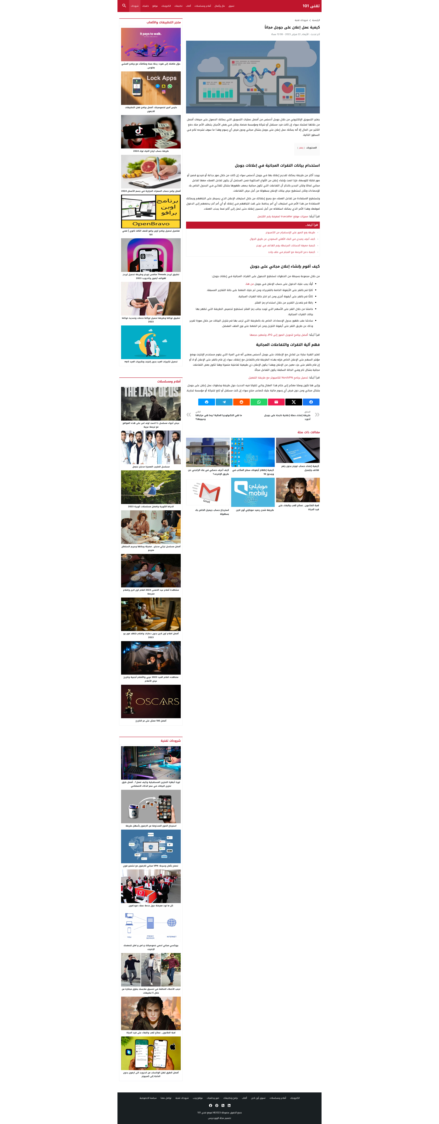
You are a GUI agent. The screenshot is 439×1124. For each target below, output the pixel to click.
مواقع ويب (198, 1098)
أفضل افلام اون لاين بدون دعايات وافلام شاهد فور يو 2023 (151, 635)
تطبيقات (178, 6)
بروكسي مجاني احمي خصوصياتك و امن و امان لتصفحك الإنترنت (150, 947)
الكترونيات (166, 6)
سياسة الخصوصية (148, 1098)
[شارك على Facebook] (311, 402)
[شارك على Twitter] (293, 402)
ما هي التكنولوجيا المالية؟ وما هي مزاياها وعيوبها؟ (218, 415)
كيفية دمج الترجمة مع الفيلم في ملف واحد (291, 252)
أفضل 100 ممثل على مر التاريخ (150, 721)
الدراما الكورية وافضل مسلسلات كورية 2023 (151, 506)
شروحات (135, 6)
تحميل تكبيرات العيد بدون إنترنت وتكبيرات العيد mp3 (150, 362)
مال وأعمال (220, 6)
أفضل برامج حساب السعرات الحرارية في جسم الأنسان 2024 (151, 191)
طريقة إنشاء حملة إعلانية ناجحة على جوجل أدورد (287, 415)
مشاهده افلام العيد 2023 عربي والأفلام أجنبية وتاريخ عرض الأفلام (150, 679)
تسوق (231, 6)
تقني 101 (311, 6)
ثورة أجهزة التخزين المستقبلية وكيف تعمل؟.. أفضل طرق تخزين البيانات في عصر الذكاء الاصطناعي (151, 784)
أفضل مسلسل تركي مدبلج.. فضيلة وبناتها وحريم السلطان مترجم (151, 548)
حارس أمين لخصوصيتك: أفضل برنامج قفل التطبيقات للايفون (151, 109)
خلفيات (145, 6)
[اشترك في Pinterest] (216, 1105)
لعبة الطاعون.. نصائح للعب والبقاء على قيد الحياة (298, 507)
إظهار (301, 148)
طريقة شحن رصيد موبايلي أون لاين (255, 510)
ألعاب (188, 6)
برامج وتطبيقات (230, 1098)
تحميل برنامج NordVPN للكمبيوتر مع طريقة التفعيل (278, 377)
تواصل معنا (166, 1098)
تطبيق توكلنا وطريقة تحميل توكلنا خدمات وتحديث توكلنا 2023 (151, 320)
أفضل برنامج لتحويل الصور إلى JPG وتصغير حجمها (279, 334)
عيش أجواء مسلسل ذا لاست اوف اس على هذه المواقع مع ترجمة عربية (151, 425)
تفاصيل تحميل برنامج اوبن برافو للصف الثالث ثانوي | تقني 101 (151, 233)
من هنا (250, 284)
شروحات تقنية (301, 20)
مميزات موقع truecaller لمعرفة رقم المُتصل (282, 216)
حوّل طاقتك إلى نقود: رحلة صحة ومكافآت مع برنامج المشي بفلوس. (150, 66)
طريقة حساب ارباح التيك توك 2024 (151, 151)
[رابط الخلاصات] (222, 1105)
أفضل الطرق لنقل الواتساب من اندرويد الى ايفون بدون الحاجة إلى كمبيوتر (151, 1074)
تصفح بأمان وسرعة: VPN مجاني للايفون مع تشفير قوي (151, 866)
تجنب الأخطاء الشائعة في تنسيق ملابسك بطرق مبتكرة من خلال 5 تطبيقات (151, 991)
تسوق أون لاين (258, 1098)
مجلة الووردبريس (216, 1118)
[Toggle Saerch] (124, 6)
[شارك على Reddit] (241, 402)
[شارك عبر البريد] (276, 402)
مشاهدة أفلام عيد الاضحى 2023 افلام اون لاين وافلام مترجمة (151, 592)
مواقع (155, 6)
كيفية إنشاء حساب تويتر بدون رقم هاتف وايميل (300, 468)
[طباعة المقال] (206, 402)
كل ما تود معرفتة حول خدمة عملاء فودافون (151, 906)
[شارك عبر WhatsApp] (258, 402)
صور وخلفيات (213, 1098)
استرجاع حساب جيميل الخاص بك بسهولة (212, 512)
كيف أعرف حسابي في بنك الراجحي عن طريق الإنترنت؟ (208, 472)
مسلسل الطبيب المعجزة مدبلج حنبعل (151, 467)
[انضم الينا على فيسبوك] (210, 1105)
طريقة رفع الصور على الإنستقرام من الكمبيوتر (290, 232)
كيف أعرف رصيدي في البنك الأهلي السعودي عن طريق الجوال (282, 239)
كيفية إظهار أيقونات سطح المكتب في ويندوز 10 (253, 472)
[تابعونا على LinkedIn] (229, 1105)
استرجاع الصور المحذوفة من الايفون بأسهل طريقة (151, 826)
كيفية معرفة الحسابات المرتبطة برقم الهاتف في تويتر (285, 245)
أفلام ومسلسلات (202, 6)
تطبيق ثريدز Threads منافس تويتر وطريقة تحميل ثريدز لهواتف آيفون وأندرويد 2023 (151, 276)
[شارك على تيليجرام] (224, 402)
